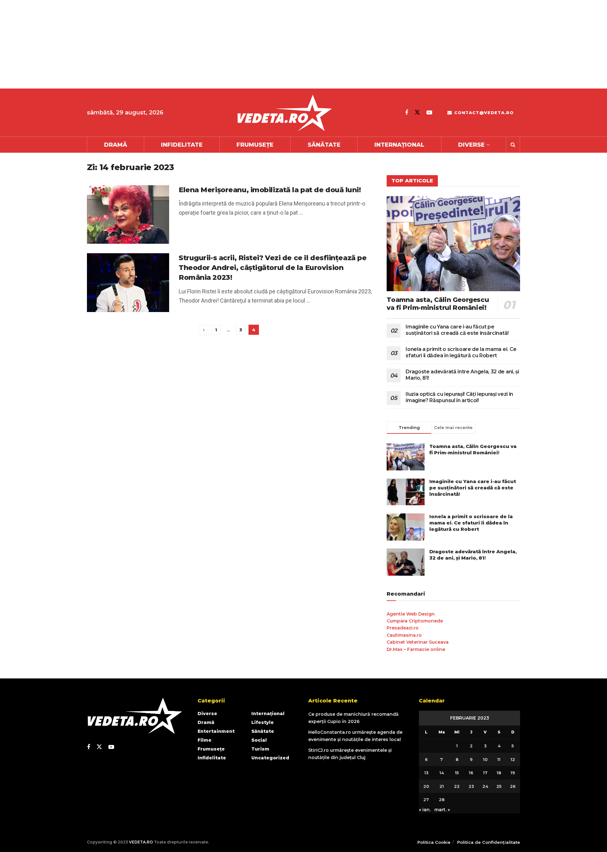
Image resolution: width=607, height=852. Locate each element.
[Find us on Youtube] (429, 112)
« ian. (425, 809)
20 (426, 786)
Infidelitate (182, 144)
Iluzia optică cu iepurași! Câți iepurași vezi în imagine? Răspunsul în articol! (459, 397)
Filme (205, 740)
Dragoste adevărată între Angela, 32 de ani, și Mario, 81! (473, 555)
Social (259, 740)
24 (485, 786)
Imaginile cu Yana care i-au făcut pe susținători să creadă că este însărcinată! (457, 330)
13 (426, 772)
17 (485, 772)
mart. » (442, 809)
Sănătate (324, 144)
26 (513, 786)
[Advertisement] (189, 44)
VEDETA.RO (141, 842)
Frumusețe (254, 144)
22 (457, 786)
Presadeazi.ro (403, 628)
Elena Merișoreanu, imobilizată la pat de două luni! (270, 190)
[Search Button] (513, 145)
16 (471, 772)
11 (498, 759)
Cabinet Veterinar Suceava (418, 642)
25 (498, 786)
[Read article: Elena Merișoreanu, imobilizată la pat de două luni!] (128, 214)
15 (457, 772)
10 (485, 759)
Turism (260, 749)
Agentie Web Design (411, 614)
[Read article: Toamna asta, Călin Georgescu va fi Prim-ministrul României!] (453, 243)
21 (441, 786)
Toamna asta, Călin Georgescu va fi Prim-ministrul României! (438, 303)
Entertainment (216, 731)
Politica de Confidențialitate (488, 842)
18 (499, 772)
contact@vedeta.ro (483, 112)
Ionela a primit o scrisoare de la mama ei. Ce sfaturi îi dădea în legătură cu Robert (461, 352)
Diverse (471, 144)
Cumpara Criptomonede (415, 621)
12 (513, 759)
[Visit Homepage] (284, 113)
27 (426, 799)
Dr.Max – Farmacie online (416, 649)
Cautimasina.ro (404, 635)
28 (442, 799)
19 (513, 772)
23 (471, 786)
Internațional (399, 144)
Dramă (115, 144)
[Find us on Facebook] (406, 112)
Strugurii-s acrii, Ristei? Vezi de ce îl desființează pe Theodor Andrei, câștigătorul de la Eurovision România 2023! (272, 268)
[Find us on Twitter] (417, 112)
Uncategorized (270, 758)
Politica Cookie (434, 842)
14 (441, 772)
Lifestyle (262, 722)
